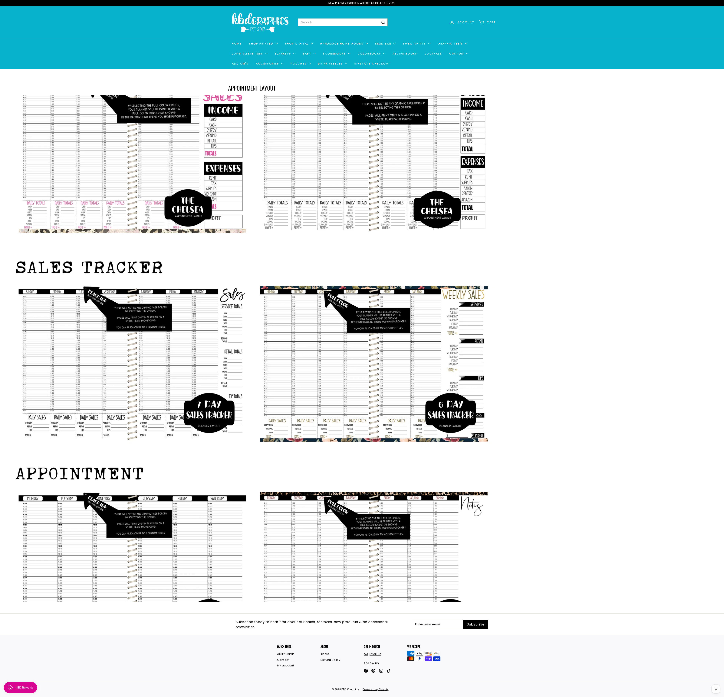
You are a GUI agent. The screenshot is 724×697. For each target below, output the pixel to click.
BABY (308, 53)
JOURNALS (433, 53)
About (325, 654)
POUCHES (299, 63)
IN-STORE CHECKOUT (372, 63)
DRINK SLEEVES (331, 63)
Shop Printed (262, 43)
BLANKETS (283, 53)
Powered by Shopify (375, 689)
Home (237, 43)
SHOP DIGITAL (297, 43)
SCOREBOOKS (335, 53)
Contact (283, 660)
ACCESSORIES (268, 63)
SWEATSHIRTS (415, 43)
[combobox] (342, 22)
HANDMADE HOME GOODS (342, 43)
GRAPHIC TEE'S (451, 43)
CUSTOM (457, 53)
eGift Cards (285, 654)
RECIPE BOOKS (405, 53)
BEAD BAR (384, 43)
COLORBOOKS (370, 53)
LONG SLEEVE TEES (248, 53)
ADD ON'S (240, 63)
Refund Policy (330, 660)
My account (285, 665)
